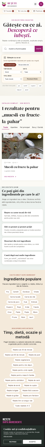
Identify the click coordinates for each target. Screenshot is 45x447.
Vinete (36, 292)
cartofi (25, 86)
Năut (23, 317)
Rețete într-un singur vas (22, 401)
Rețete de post (34, 355)
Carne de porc (13, 302)
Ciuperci (9, 307)
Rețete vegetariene (22, 360)
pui (19, 86)
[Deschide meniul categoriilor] (35, 4)
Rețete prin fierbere (31, 396)
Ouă (25, 302)
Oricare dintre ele (23, 65)
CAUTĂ (38, 49)
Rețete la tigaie (12, 390)
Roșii (19, 307)
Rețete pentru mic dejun (22, 365)
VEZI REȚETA (9, 176)
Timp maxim (8, 69)
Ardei (27, 307)
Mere (35, 312)
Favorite (9, 11)
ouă (40, 86)
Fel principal (25, 127)
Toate (5, 127)
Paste (18, 312)
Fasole (36, 307)
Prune (14, 317)
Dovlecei (26, 292)
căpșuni (19, 90)
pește (26, 90)
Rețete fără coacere (30, 390)
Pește (26, 312)
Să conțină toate (10, 65)
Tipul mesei (7, 76)
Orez (10, 312)
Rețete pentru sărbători (14, 380)
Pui (7, 292)
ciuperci (33, 86)
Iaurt (31, 317)
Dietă (25, 69)
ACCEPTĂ (32, 442)
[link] (22, 156)
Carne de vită (30, 297)
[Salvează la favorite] (40, 137)
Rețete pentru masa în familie (22, 375)
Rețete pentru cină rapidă (22, 370)
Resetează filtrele (32, 79)
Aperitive (13, 127)
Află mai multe (8, 436)
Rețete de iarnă (14, 385)
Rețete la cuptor (30, 385)
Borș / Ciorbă (37, 127)
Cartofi (15, 292)
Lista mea (25, 11)
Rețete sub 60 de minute (14, 355)
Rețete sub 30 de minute (22, 350)
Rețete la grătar (12, 396)
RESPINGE (12, 442)
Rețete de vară (34, 380)
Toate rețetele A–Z (22, 406)
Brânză (34, 302)
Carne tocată (15, 297)
